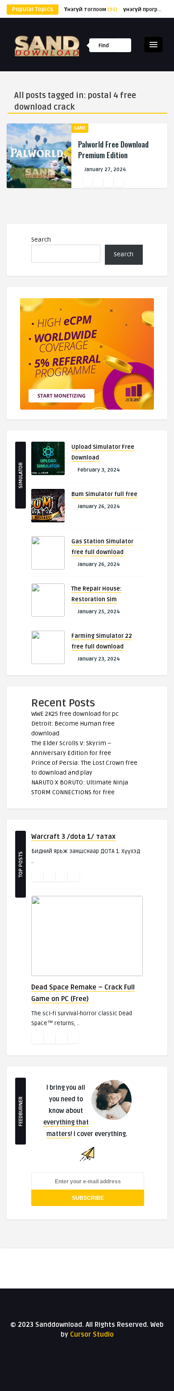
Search (41, 239)
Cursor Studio (92, 1334)
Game (80, 128)
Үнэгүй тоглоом (90, 9)
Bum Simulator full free (104, 494)
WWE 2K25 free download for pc (75, 714)
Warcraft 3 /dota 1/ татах (73, 837)
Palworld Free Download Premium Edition (113, 149)
